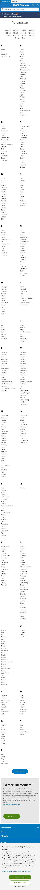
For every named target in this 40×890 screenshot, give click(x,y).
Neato (3, 458)
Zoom (3, 761)
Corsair (22, 162)
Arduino (22, 81)
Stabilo (22, 596)
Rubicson (4, 553)
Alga (21, 95)
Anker (22, 52)
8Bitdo (3, 49)
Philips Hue (4, 497)
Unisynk (22, 635)
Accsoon (22, 101)
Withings (23, 711)
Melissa (22, 373)
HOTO (3, 296)
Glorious (23, 260)
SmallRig (22, 594)
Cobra (22, 149)
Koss (21, 334)
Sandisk (22, 549)
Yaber (22, 729)
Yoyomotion (24, 732)
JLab (2, 327)
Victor (3, 709)
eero (21, 194)
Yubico (22, 727)
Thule (3, 646)
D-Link (3, 205)
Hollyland (4, 289)
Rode (2, 551)
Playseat (4, 535)
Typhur (3, 666)
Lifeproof (4, 370)
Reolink (3, 574)
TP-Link (3, 630)
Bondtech (4, 147)
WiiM (22, 698)
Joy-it (3, 336)
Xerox (3, 736)
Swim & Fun (24, 574)
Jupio (3, 332)
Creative (22, 165)
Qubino (22, 488)
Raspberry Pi (5, 546)
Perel (2, 517)
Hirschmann (5, 302)
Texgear (3, 680)
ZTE (2, 754)
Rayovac (4, 585)
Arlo (21, 86)
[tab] (5, 1)
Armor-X (22, 115)
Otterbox (23, 434)
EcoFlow (22, 201)
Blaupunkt (4, 140)
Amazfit (22, 63)
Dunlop (3, 203)
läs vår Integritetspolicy (24, 871)
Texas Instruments (7, 662)
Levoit (3, 377)
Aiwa (21, 113)
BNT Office (4, 156)
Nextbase (4, 434)
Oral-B (22, 418)
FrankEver (4, 255)
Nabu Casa (4, 431)
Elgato (22, 192)
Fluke (3, 237)
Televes (3, 671)
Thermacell (4, 659)
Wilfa (21, 696)
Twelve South (5, 668)
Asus (21, 58)
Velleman (4, 696)
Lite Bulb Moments (7, 384)
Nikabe (3, 438)
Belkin (3, 133)
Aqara (22, 54)
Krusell (22, 341)
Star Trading (24, 583)
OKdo (22, 420)
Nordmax (4, 452)
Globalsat (23, 239)
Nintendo (4, 445)
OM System (24, 424)
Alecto (22, 99)
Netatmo (4, 470)
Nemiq (3, 456)
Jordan (3, 334)
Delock (3, 212)
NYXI (3, 463)
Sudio (22, 578)
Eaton (22, 190)
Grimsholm (23, 273)
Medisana (23, 395)
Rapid (3, 565)
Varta (3, 714)
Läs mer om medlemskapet (11, 805)
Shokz (22, 546)
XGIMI (3, 729)
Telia (2, 682)
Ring (2, 578)
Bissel (3, 135)
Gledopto (23, 244)
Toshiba (3, 637)
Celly (21, 147)
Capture (22, 142)
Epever (22, 196)
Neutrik (3, 474)
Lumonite (4, 373)
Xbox (2, 734)
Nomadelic (4, 415)
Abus (21, 77)
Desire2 (3, 201)
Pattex (3, 515)
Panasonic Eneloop (7, 506)
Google (22, 230)
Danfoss (3, 194)
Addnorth (23, 79)
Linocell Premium (6, 382)
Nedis (3, 449)
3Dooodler (4, 54)
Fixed (3, 251)
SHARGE (23, 619)
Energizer (23, 180)
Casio (22, 156)
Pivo (2, 508)
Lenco (3, 366)
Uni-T (22, 637)
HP (2, 307)
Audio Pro (23, 68)
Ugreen (22, 632)
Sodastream (24, 589)
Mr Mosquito (24, 391)
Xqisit (3, 741)
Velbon (3, 698)
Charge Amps (24, 135)
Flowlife (3, 235)
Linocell (3, 354)
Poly (2, 501)
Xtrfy (2, 727)
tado (2, 675)
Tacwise (3, 657)
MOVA (22, 402)
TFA (2, 653)
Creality (22, 133)
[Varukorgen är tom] (38, 5)
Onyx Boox (23, 415)
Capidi (22, 140)
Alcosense (23, 72)
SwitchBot (23, 607)
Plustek (3, 504)
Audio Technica (25, 65)
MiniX (22, 366)
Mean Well (23, 370)
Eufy (21, 178)
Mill (21, 386)
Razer (3, 571)
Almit (21, 106)
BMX (2, 149)
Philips (3, 495)
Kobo (22, 330)
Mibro (22, 359)
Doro (2, 183)
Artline (22, 97)
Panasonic (4, 524)
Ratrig (3, 567)
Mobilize (23, 368)
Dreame (3, 208)
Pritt (2, 522)
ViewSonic (4, 702)
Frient (3, 248)
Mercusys (23, 361)
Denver (3, 217)
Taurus (3, 677)
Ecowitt (22, 205)
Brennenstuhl (5, 138)
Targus (3, 641)
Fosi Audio (4, 253)
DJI (2, 180)
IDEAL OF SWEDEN (26, 298)
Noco (3, 429)
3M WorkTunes (6, 56)
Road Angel (4, 569)
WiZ (21, 714)
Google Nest (24, 237)
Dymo (3, 210)
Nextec (3, 476)
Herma (3, 298)
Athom (22, 56)
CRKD (22, 144)
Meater (22, 354)
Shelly (22, 558)
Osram (22, 438)
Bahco (3, 158)
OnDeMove (24, 440)
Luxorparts (4, 359)
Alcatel (22, 88)
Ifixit (21, 293)
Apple (22, 49)
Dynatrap (4, 214)
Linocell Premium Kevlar (9, 388)
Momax (22, 397)
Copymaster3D (25, 126)
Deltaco (3, 199)
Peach (3, 533)
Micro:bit (23, 375)
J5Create (4, 339)
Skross (22, 614)
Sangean (22, 565)
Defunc (3, 196)
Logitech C (4, 361)
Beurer (3, 129)
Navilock (4, 454)
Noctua (3, 420)
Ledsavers (4, 363)
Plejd (2, 488)
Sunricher (23, 612)
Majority (23, 363)
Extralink (23, 203)
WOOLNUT (24, 709)
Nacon (3, 424)
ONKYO (22, 429)
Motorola (23, 384)
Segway (22, 601)
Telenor (3, 664)
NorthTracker (5, 465)
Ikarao (22, 287)
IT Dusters (23, 291)
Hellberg (4, 291)
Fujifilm (3, 232)
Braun (3, 153)
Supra (22, 560)
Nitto (3, 461)
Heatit (3, 305)
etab (21, 183)
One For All (23, 443)
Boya (2, 126)
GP (21, 264)
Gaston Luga (24, 269)
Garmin (22, 232)
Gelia (21, 271)
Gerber (22, 246)
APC (21, 104)
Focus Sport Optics (7, 239)
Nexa (2, 472)
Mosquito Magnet (26, 382)
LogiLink (4, 386)
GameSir (22, 253)
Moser (22, 357)
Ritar (2, 560)
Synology (23, 576)
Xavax (3, 732)
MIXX (22, 377)
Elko (21, 187)
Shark (22, 585)
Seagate (22, 562)
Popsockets (5, 531)
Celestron (23, 160)
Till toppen (19, 771)
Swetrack (23, 598)
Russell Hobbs (5, 555)
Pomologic (4, 519)
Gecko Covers (24, 241)
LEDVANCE (5, 368)
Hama (3, 312)
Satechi (22, 587)
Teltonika (4, 684)
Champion (23, 153)
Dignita (3, 185)
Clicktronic (23, 138)
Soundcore (23, 569)
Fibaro (3, 241)
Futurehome (5, 244)
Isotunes (23, 300)
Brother (3, 142)
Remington (4, 562)
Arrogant (23, 90)
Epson (22, 185)
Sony (21, 551)
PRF (2, 510)
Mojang (22, 379)
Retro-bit (4, 580)
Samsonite (23, 571)
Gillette (22, 235)
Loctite (3, 379)
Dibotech (4, 192)
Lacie (2, 357)
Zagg (2, 759)
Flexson (3, 246)
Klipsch (22, 327)
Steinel (22, 616)
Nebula (3, 422)
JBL (2, 325)
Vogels (3, 705)
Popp (3, 492)
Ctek (21, 129)
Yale (21, 725)
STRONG (23, 553)
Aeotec (22, 92)
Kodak (22, 325)
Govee (22, 248)
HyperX (3, 293)
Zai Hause (4, 763)
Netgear (3, 443)
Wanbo (22, 702)
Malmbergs (23, 404)
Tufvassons (4, 650)
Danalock (4, 187)
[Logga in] (33, 5)
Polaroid (4, 499)
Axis (21, 108)
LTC (2, 375)
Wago (22, 700)
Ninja (3, 447)
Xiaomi (3, 725)
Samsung (23, 555)
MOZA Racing (24, 400)
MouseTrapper (24, 393)
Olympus (23, 427)
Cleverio (22, 131)
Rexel (3, 576)
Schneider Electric (25, 567)
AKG (21, 61)
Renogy (3, 583)
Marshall (23, 352)
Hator (3, 300)
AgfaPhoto (23, 74)
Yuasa (22, 734)
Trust (2, 644)
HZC (2, 314)
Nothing (3, 418)
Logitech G (4, 391)
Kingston (23, 336)
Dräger (3, 178)
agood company (25, 110)
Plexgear (4, 490)
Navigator (4, 440)
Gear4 (22, 255)
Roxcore (3, 549)
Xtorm (3, 743)
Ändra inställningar (20, 886)
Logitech (4, 352)
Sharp (22, 603)
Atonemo (23, 83)
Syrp (21, 605)
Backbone (4, 151)
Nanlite (3, 436)
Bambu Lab (4, 131)
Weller (22, 705)
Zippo (3, 757)
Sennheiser (23, 610)
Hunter (3, 309)
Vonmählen (4, 711)
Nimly (3, 467)
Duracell (4, 190)
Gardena (23, 257)
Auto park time (24, 70)
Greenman (23, 266)
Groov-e (22, 275)
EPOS (22, 199)
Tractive (3, 655)
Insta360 (23, 289)
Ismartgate (23, 305)
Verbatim (4, 707)
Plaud (3, 526)
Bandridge (4, 160)
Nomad (3, 427)
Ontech (22, 436)
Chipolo (22, 167)
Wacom (22, 707)
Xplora (3, 738)
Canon (22, 158)
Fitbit (3, 230)
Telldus (3, 648)
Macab (22, 388)
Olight (22, 431)
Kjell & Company (25, 332)
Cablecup (23, 151)
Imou (21, 296)
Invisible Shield (25, 302)
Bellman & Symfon (7, 144)
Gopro (22, 262)
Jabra (3, 330)
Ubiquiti (22, 630)
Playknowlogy (5, 513)
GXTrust (22, 251)
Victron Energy (6, 700)
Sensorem (23, 580)
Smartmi (22, 592)
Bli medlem (12, 816)
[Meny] (2, 5)
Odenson (23, 422)
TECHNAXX (5, 673)
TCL (2, 635)
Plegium (3, 528)
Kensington (23, 339)
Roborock (4, 558)
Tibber (3, 639)
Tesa (2, 632)
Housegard (4, 287)
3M (2, 52)
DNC (2, 219)
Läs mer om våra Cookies (9, 871)
